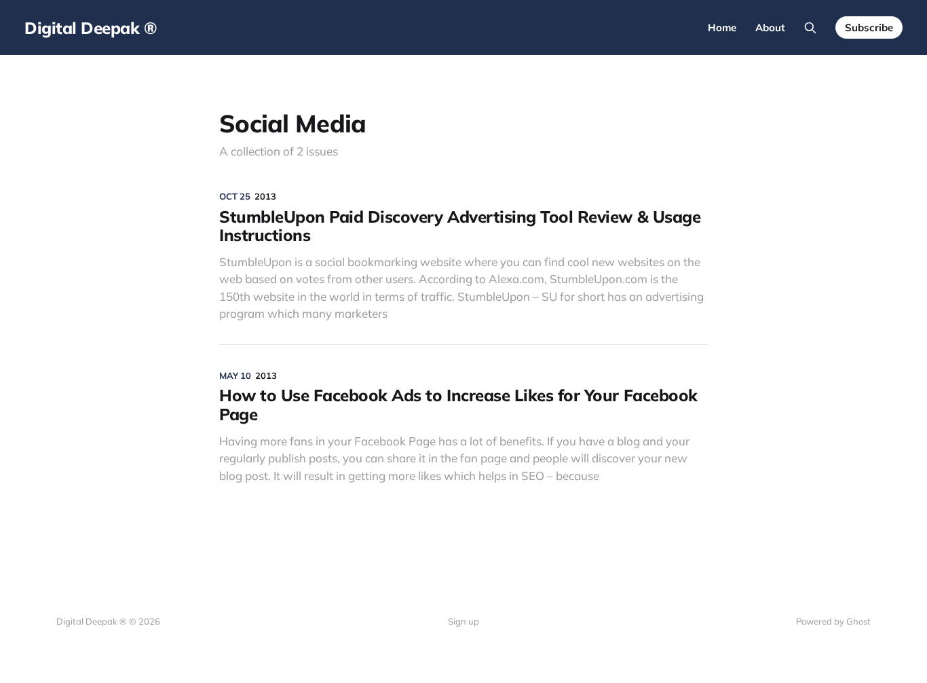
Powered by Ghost (833, 621)
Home (722, 27)
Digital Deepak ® (90, 28)
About (770, 27)
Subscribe (869, 27)
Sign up (463, 621)
